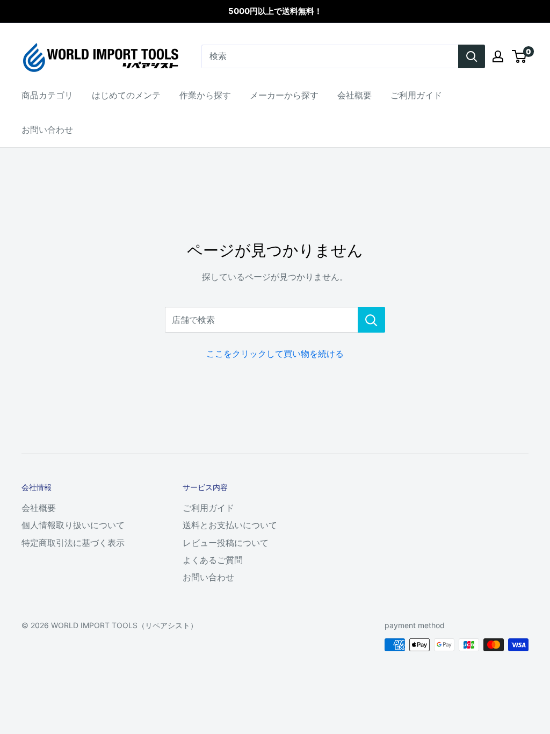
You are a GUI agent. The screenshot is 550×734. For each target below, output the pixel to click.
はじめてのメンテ (126, 95)
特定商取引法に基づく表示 (73, 542)
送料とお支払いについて (230, 525)
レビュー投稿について (226, 542)
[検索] (471, 56)
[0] (519, 56)
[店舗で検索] (371, 320)
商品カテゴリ (47, 95)
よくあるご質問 (213, 560)
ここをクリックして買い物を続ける (275, 353)
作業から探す (205, 95)
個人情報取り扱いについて (73, 525)
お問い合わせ (47, 129)
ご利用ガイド (416, 95)
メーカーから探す (284, 95)
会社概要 (354, 95)
